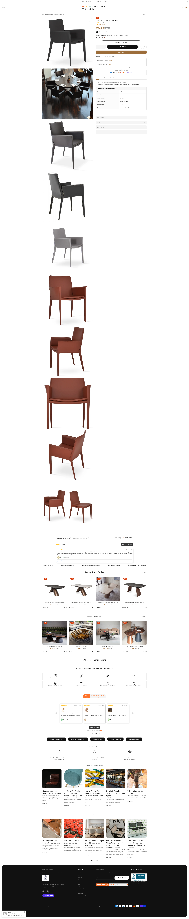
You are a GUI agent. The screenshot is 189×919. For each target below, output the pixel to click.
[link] (4, 7)
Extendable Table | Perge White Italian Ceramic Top (81, 602)
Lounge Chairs (97, 739)
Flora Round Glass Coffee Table (81, 646)
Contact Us (80, 877)
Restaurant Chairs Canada (49, 14)
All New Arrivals (115, 739)
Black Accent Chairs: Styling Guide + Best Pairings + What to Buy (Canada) (136, 844)
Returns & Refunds (81, 882)
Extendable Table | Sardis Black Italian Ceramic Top (134, 602)
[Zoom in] (90, 20)
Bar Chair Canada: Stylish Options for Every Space (115, 793)
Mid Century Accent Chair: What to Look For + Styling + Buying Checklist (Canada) (115, 844)
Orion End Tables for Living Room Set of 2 (134, 646)
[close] (187, 2)
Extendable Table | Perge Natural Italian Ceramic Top (108, 602)
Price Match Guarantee (82, 895)
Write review (128, 544)
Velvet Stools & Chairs (78, 739)
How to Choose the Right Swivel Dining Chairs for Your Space (94, 842)
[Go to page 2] (92, 724)
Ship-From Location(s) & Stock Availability (105, 56)
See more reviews (94, 727)
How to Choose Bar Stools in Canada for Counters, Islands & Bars (94, 793)
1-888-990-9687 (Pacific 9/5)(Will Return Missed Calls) (53, 886)
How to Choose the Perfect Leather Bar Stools (51, 792)
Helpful (60, 561)
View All (143, 572)
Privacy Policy (80, 898)
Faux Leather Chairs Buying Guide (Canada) (51, 841)
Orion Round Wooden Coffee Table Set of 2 (54, 646)
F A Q (79, 886)
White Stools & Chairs (56, 739)
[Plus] (104, 46)
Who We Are (80, 873)
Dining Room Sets (134, 739)
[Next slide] (132, 713)
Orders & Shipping (81, 879)
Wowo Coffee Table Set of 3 (107, 646)
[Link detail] (43, 891)
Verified (17, 915)
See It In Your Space (121, 42)
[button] (140, 47)
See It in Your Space (82, 889)
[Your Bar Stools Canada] (94, 7)
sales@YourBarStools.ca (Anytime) (48, 888)
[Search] (179, 7)
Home (43, 14)
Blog (79, 884)
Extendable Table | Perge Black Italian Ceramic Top (54, 602)
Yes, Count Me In (122, 877)
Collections (80, 891)
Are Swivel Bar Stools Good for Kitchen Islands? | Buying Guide (73, 793)
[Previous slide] (56, 713)
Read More (44, 803)
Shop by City (80, 893)
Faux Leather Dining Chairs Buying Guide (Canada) (71, 842)
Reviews (79, 875)
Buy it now (121, 52)
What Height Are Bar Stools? (135, 792)
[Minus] (97, 46)
